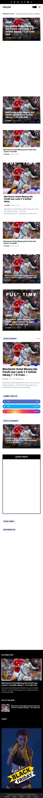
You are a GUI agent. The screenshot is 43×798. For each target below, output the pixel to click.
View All (38, 338)
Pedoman (7, 796)
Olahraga (21, 379)
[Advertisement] (21, 68)
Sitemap (29, 796)
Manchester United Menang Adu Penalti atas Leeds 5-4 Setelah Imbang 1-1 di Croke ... (19, 372)
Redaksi (15, 796)
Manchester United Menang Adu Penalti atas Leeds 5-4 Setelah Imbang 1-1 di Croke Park (20, 684)
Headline (8, 22)
